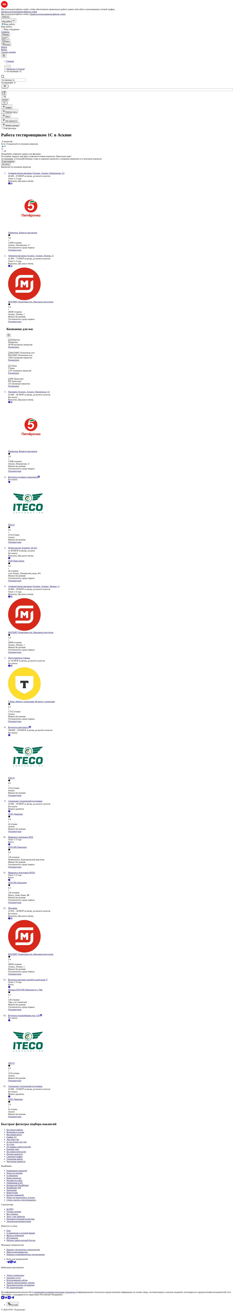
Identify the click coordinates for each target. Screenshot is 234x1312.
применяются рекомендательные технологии (55, 1292)
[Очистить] (5, 86)
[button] (4, 47)
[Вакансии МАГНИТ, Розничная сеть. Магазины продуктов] (119, 284)
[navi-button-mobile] (3, 55)
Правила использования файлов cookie (48, 14)
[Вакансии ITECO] (119, 504)
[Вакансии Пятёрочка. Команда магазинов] (119, 208)
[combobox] (13, 80)
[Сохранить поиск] (3, 93)
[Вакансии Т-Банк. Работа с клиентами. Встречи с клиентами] (119, 683)
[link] (5, 41)
